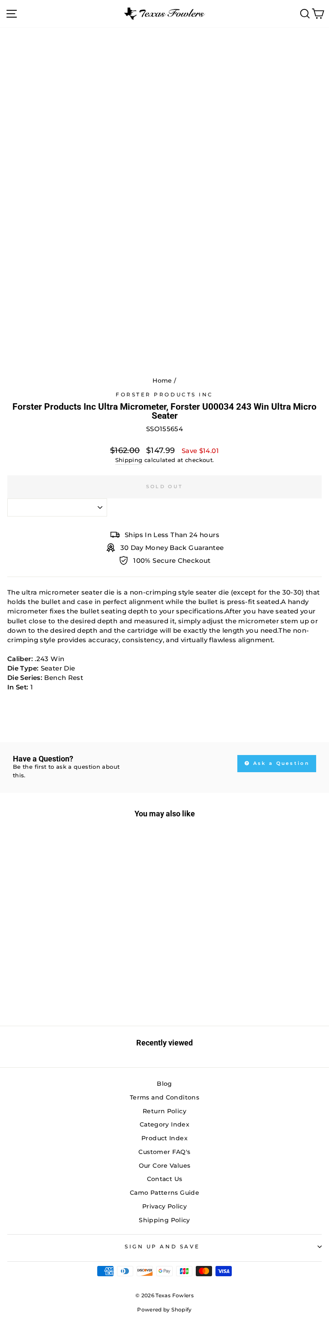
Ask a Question (280, 763)
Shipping (129, 460)
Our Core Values (165, 1165)
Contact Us (164, 1178)
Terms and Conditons (164, 1097)
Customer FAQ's (164, 1151)
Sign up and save (162, 1247)
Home (162, 380)
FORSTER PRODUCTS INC (164, 395)
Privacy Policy (164, 1206)
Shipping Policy (164, 1220)
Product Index (164, 1138)
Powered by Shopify (164, 1309)
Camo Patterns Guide (164, 1192)
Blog (164, 1083)
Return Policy (164, 1111)
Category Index (164, 1124)
